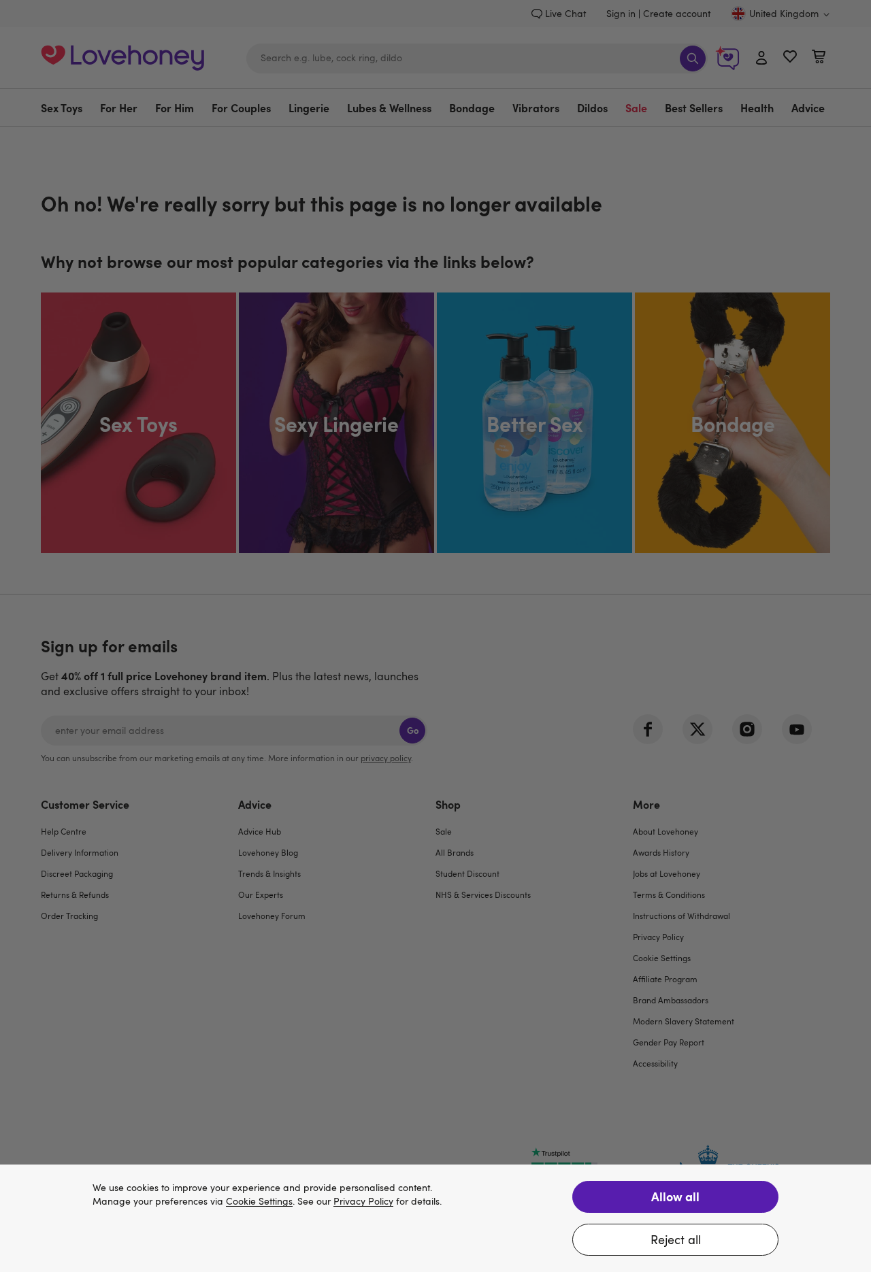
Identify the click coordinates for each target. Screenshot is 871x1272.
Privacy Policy (363, 1201)
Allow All (675, 1196)
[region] (435, 1218)
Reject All (676, 1239)
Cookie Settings (259, 1201)
